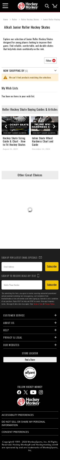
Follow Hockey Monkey (30, 387)
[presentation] (6, 126)
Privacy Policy (49, 304)
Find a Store (30, 359)
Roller (15, 19)
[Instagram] (41, 392)
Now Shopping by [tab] (13, 71)
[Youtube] (33, 392)
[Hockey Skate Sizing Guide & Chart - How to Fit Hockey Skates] (15, 125)
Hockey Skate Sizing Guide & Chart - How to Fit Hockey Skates (14, 141)
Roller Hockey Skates (30, 19)
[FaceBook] (19, 392)
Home (6, 19)
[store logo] (28, 6)
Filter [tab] (48, 60)
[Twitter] (26, 392)
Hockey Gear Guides (14, 133)
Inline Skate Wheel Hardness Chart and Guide (42, 141)
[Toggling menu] (5, 6)
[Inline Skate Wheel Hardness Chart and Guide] (44, 125)
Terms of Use (38, 304)
